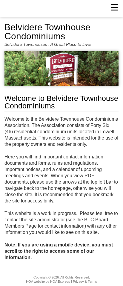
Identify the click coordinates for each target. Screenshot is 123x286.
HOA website (35, 281)
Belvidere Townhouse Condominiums (47, 32)
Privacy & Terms (85, 281)
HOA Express (60, 281)
